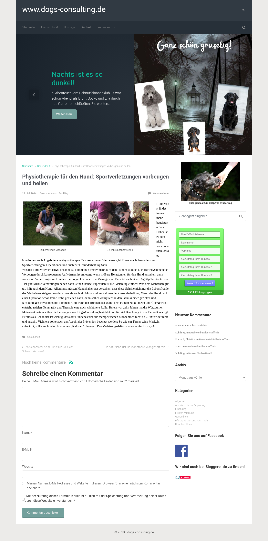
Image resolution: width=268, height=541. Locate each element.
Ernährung (180, 408)
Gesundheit (43, 166)
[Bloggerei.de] (183, 477)
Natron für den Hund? (200, 353)
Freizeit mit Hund (184, 412)
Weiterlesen (64, 114)
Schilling (63, 193)
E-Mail (27, 449)
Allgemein (180, 401)
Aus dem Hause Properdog (190, 405)
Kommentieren (161, 193)
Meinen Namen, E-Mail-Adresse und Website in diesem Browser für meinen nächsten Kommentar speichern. (93, 485)
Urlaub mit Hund (184, 424)
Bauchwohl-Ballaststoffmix (203, 332)
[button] (34, 94)
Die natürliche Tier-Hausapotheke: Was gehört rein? (135, 347)
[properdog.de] (210, 181)
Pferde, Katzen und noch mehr (192, 420)
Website (27, 466)
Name (27, 433)
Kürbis (203, 325)
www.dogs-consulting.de (64, 9)
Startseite (27, 166)
